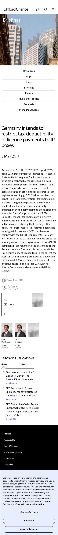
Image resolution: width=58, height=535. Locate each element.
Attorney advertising (13, 452)
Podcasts (29, 104)
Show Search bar (45, 8)
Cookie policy (37, 504)
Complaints (9, 458)
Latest (23, 364)
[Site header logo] (24, 9)
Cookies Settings (29, 512)
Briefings (29, 87)
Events (29, 93)
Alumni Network (11, 446)
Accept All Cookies (29, 529)
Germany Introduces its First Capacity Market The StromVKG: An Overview (22, 376)
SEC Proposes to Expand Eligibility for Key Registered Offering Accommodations (21, 392)
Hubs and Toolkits (29, 99)
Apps (29, 76)
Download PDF (15, 280)
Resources (29, 71)
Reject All (29, 521)
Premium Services (29, 110)
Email (12, 304)
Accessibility (9, 440)
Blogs (29, 82)
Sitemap (7, 434)
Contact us (8, 464)
